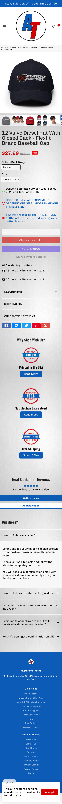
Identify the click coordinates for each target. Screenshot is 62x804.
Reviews (31, 752)
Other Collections (31, 714)
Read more (31, 414)
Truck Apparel (31, 693)
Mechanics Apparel (31, 706)
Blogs (31, 773)
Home (3, 47)
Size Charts (31, 748)
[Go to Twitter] (26, 325)
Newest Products (31, 727)
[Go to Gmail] (45, 325)
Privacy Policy (31, 769)
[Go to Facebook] (6, 325)
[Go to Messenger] (16, 325)
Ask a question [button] (31, 505)
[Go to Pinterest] (36, 325)
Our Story (31, 739)
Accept (49, 792)
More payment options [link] (31, 256)
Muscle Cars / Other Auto (31, 698)
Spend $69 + (31, 455)
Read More (31, 373)
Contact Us (31, 744)
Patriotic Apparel (31, 710)
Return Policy (31, 756)
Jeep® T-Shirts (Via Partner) (31, 702)
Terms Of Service (31, 765)
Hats (31, 719)
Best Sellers (31, 723)
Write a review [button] (31, 498)
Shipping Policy (31, 760)
